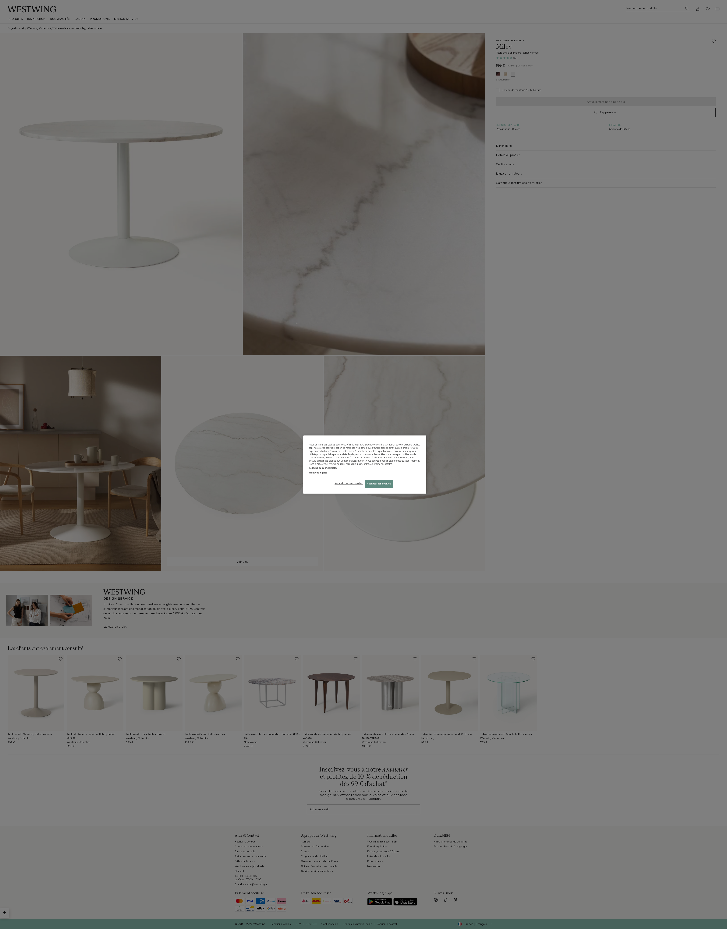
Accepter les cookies (379, 483)
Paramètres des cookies (349, 483)
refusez (332, 464)
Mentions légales (318, 472)
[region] (364, 464)
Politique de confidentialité (323, 467)
